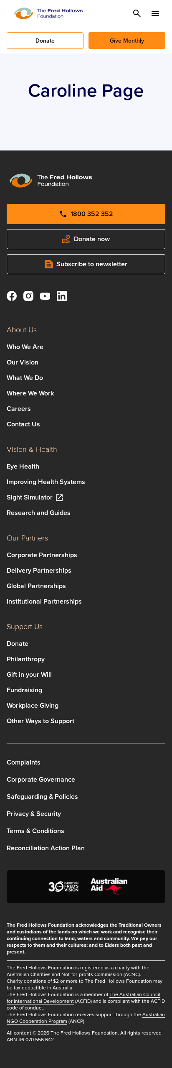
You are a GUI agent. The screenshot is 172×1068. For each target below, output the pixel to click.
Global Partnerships (36, 586)
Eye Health (23, 466)
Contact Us (23, 424)
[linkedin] (62, 297)
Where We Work (30, 393)
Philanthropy (26, 659)
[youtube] (45, 297)
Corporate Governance (41, 779)
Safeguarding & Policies (42, 796)
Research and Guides (39, 512)
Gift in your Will (29, 674)
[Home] (48, 13)
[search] (137, 13)
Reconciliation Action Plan (46, 848)
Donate (17, 643)
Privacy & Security (34, 813)
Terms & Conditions (35, 831)
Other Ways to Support (40, 721)
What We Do (25, 377)
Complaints (23, 762)
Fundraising (24, 690)
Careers (19, 408)
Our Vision (22, 362)
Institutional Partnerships (44, 601)
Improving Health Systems (46, 482)
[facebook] (12, 297)
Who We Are (25, 347)
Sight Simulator (30, 497)
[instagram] (28, 297)
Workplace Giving (32, 705)
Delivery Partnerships (39, 570)
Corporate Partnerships (42, 555)
